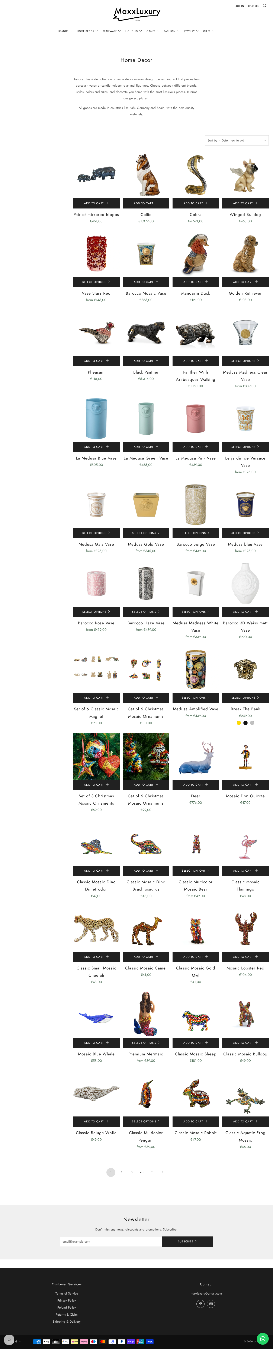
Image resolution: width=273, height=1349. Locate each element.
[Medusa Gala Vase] (96, 504)
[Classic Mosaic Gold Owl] (196, 928)
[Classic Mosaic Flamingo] (245, 842)
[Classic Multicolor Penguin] (146, 1093)
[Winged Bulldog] (245, 175)
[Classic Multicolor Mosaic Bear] (196, 842)
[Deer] (196, 756)
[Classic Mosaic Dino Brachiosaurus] (146, 842)
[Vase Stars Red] (96, 254)
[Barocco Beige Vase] (196, 504)
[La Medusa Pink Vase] (196, 418)
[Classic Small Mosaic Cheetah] (96, 928)
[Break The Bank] (245, 669)
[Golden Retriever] (245, 254)
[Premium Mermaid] (146, 1014)
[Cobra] (196, 175)
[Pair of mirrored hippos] (96, 175)
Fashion (170, 31)
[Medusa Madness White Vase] (196, 583)
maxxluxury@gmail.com (206, 1293)
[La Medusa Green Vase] (146, 418)
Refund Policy (66, 1307)
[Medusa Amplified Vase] (196, 669)
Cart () (253, 6)
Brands (63, 31)
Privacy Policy (66, 1300)
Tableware (110, 31)
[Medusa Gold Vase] (146, 504)
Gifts (207, 31)
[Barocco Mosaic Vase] (146, 254)
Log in (239, 6)
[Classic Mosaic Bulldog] (245, 1014)
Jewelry (189, 31)
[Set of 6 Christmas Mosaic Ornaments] (146, 669)
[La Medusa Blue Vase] (96, 418)
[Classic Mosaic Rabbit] (196, 1093)
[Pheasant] (96, 332)
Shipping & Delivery (67, 1321)
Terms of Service (66, 1293)
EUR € (12, 1341)
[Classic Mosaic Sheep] (196, 1014)
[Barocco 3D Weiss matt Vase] (245, 583)
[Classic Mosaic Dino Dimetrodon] (96, 842)
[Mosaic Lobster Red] (245, 928)
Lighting (131, 31)
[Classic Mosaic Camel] (146, 928)
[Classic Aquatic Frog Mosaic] (245, 1093)
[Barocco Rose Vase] (96, 583)
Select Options (94, 282)
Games (151, 31)
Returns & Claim (67, 1314)
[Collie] (146, 175)
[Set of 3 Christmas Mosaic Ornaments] (96, 756)
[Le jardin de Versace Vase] (245, 418)
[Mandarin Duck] (196, 254)
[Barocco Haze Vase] (146, 583)
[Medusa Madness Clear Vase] (245, 332)
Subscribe (185, 1241)
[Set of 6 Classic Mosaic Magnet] (96, 669)
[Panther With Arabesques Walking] (196, 332)
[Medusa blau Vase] (245, 504)
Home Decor (85, 31)
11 (152, 1172)
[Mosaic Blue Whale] (96, 1014)
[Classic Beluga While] (96, 1093)
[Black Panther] (146, 332)
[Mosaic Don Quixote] (245, 756)
